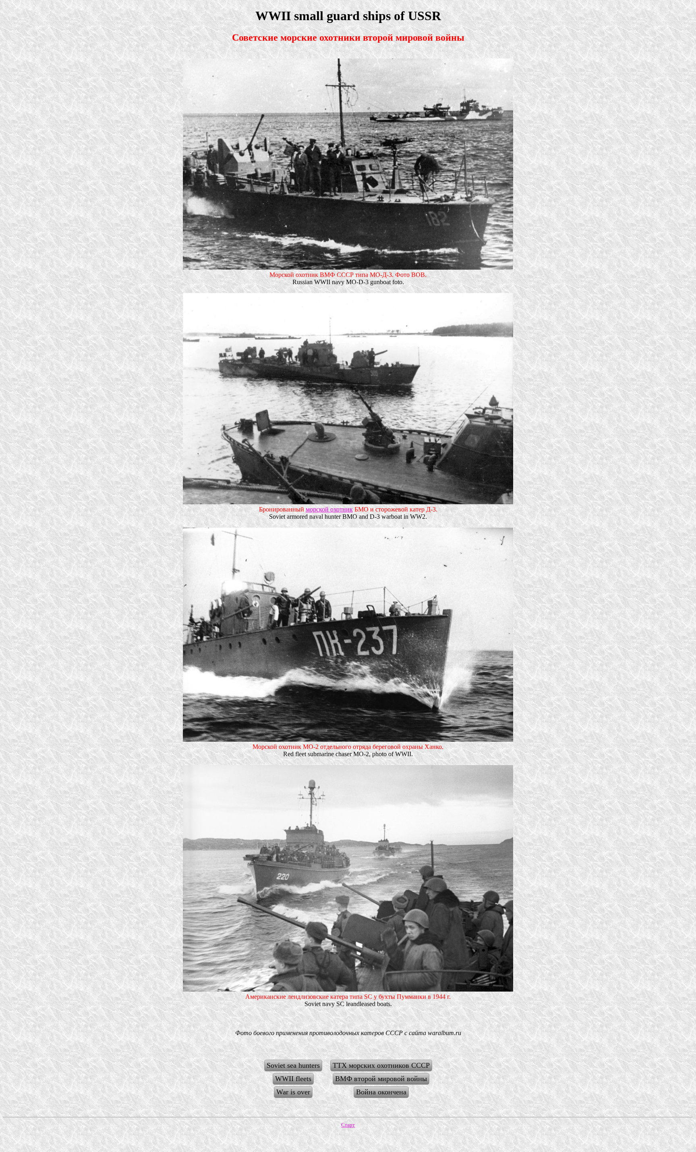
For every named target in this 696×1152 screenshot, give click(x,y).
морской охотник (329, 509)
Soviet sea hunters (293, 1065)
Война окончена (381, 1092)
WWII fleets (293, 1079)
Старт (348, 1125)
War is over (293, 1092)
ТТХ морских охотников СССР (381, 1065)
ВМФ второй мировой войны (381, 1079)
